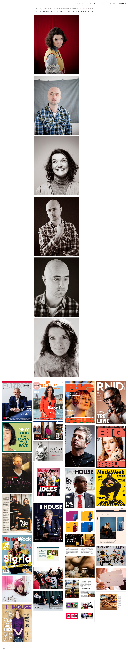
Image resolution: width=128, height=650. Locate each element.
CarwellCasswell (83, 8)
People (78, 3)
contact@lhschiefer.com (112, 3)
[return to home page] (4, 3)
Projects (91, 3)
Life (82, 3)
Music (86, 3)
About (103, 3)
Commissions (97, 3)
